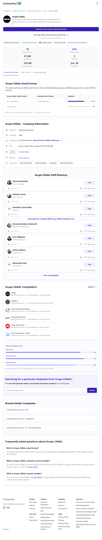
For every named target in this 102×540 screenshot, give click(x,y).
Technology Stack (39, 72)
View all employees (51, 275)
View (89, 183)
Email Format (26, 72)
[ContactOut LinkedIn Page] (4, 517)
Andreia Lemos (19, 194)
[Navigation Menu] (97, 3)
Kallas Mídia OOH (17, 325)
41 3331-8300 (23, 152)
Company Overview (11, 72)
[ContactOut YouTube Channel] (8, 517)
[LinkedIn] (12, 24)
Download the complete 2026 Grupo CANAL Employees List (51, 219)
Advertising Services (34, 11)
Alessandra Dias (20, 263)
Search (92, 390)
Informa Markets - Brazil (20, 333)
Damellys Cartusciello (22, 207)
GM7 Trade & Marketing (20, 309)
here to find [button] (33, 467)
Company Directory (19, 11)
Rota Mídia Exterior (18, 317)
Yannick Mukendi (20, 181)
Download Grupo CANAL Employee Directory (51, 29)
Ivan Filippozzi (19, 237)
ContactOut (7, 11)
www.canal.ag (24, 158)
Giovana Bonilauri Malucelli (25, 224)
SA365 (13, 293)
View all (91, 287)
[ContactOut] (13, 3)
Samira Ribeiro (19, 250)
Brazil (45, 11)
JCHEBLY (14, 301)
